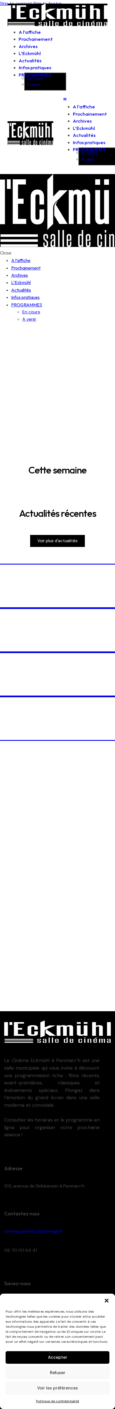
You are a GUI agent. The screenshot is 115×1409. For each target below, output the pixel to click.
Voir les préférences (57, 1388)
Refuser (57, 1372)
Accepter (57, 1357)
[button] (106, 1300)
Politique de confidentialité (57, 1401)
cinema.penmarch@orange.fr (33, 1231)
